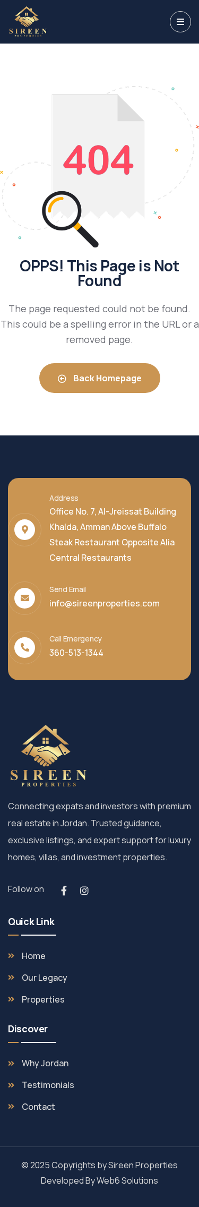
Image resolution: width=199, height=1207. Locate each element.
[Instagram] (84, 890)
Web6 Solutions (127, 1180)
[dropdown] (180, 21)
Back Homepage (107, 378)
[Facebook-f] (64, 890)
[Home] (27, 21)
